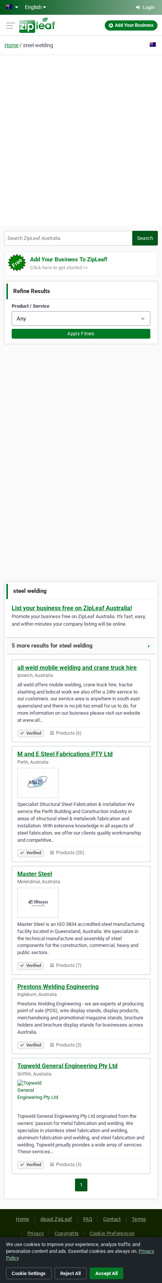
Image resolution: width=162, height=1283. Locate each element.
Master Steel (34, 874)
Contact (112, 1219)
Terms (139, 1219)
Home (11, 45)
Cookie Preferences (112, 1233)
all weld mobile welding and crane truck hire (77, 667)
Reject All (70, 1273)
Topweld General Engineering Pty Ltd (67, 1066)
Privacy (36, 1233)
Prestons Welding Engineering (58, 986)
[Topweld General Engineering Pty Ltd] (81, 1095)
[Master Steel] (81, 903)
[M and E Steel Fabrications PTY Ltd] (81, 783)
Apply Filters (81, 333)
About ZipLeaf (56, 1219)
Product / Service (30, 306)
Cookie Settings (29, 1273)
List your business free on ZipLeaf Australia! (72, 608)
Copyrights (67, 1233)
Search (145, 238)
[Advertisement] (81, 139)
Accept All (106, 1273)
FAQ (87, 1219)
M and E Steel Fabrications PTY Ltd (65, 754)
